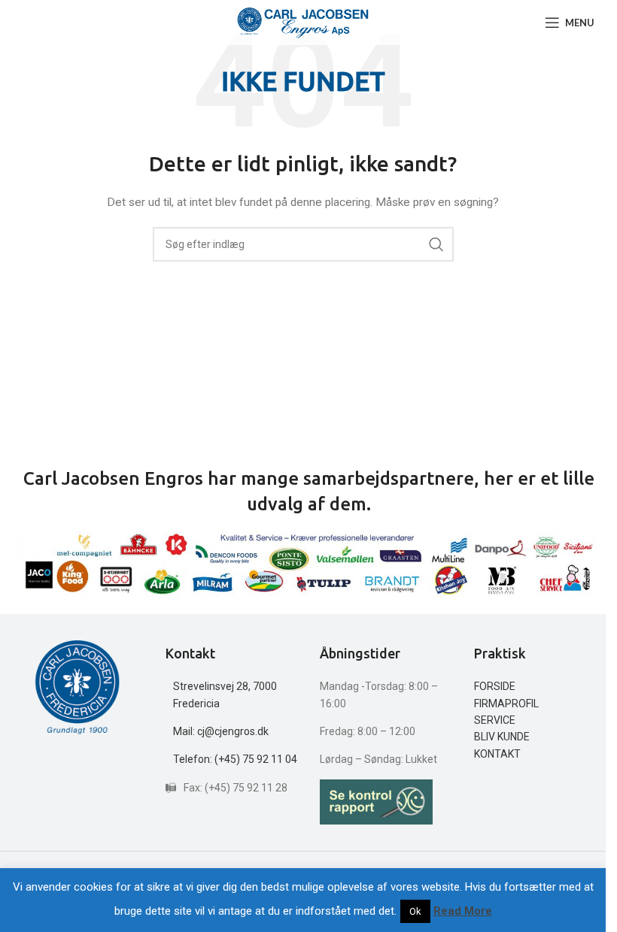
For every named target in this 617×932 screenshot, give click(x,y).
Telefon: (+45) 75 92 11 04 (235, 759)
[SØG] (436, 244)
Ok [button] (415, 911)
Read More (462, 911)
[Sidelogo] (303, 22)
